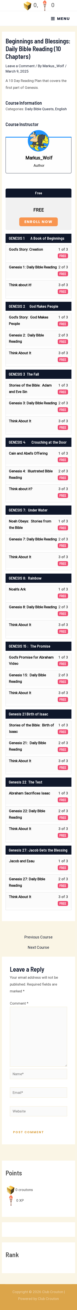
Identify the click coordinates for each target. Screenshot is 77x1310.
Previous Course (38, 937)
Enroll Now (38, 221)
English (61, 109)
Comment (19, 1003)
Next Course (38, 947)
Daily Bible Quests (39, 109)
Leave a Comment (20, 66)
